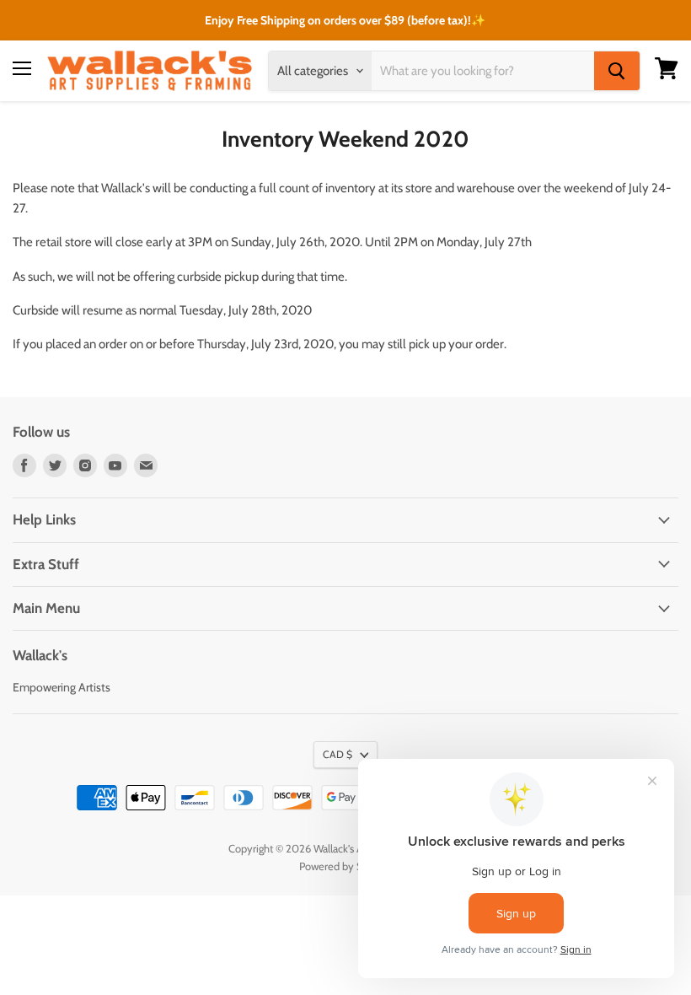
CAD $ (337, 754)
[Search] (617, 70)
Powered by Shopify (346, 866)
